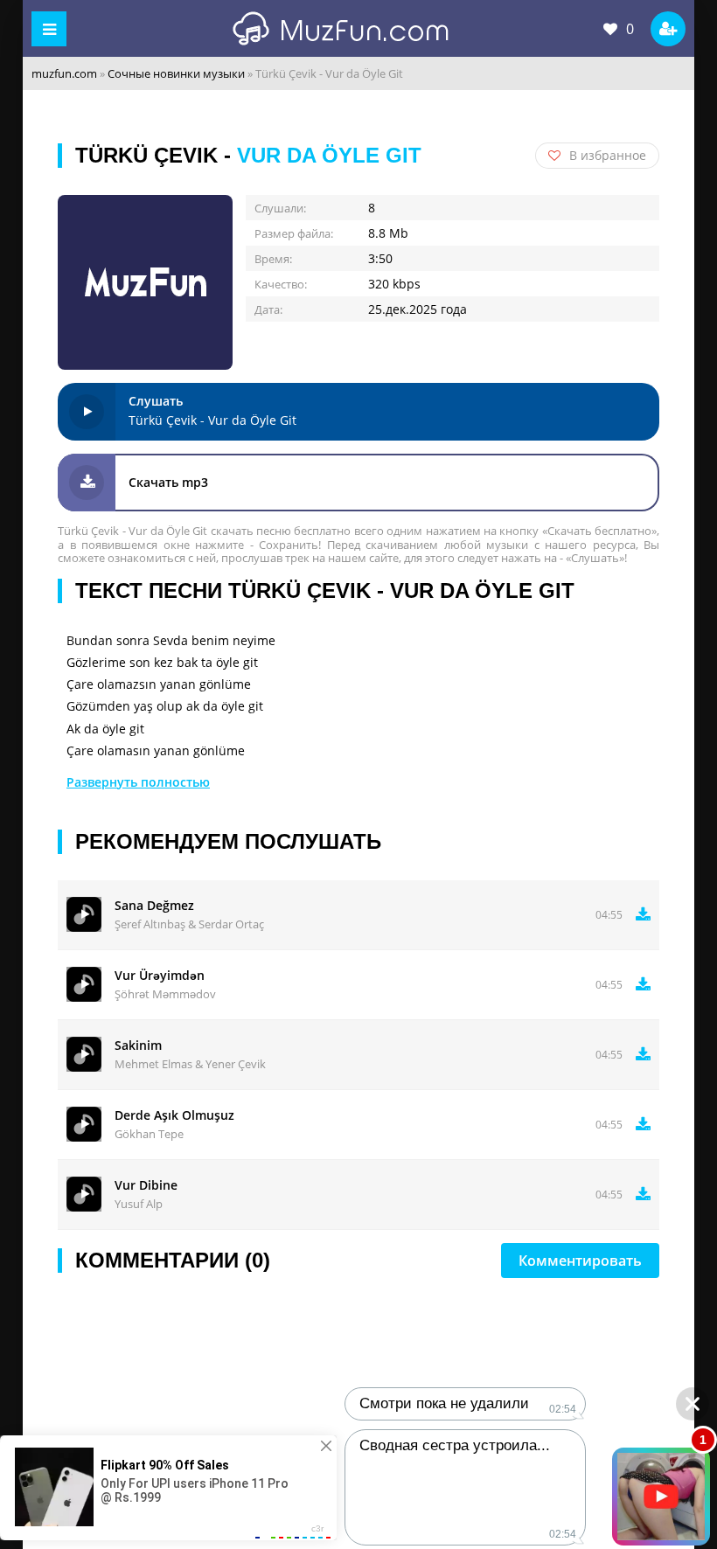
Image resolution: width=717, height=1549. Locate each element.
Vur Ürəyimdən (160, 975)
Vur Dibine (146, 1185)
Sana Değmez (154, 905)
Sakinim (138, 1045)
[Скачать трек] (643, 914)
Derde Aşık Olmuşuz (174, 1115)
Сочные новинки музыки (176, 73)
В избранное (607, 155)
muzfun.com (64, 73)
